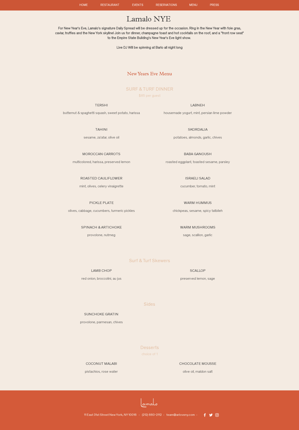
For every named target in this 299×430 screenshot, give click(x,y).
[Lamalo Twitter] (211, 415)
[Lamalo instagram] (217, 415)
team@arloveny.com (180, 415)
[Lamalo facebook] (204, 415)
